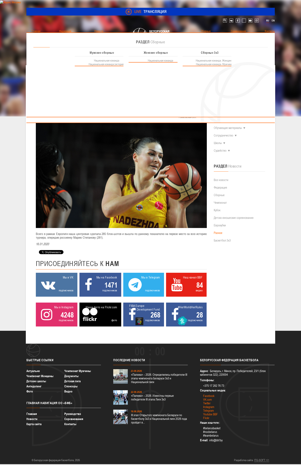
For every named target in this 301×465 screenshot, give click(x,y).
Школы (218, 143)
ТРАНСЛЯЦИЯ (151, 11)
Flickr (206, 418)
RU (267, 20)
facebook (238, 20)
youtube (250, 20)
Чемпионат (220, 202)
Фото (29, 391)
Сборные (219, 195)
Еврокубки (220, 225)
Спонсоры (71, 386)
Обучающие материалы (228, 128)
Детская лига (72, 381)
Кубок (217, 210)
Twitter (206, 403)
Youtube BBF (210, 414)
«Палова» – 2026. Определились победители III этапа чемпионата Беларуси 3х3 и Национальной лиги (159, 378)
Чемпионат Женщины (39, 376)
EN (273, 20)
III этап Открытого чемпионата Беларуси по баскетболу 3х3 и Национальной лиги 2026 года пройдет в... (159, 418)
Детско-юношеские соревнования (233, 217)
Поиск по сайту (225, 20)
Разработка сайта (243, 460)
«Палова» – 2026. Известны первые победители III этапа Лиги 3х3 (152, 397)
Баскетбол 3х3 (222, 240)
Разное (218, 233)
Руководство (72, 414)
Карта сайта (34, 424)
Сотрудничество (223, 135)
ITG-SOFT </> (261, 460)
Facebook (208, 396)
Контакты (70, 424)
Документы (71, 376)
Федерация (220, 187)
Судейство (220, 150)
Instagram (208, 407)
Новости (31, 419)
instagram (257, 20)
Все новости (221, 180)
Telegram (208, 410)
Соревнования (73, 419)
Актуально (33, 371)
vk (231, 20)
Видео (68, 391)
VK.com (207, 399)
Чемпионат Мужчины (77, 371)
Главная (31, 414)
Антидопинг (33, 386)
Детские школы (36, 381)
